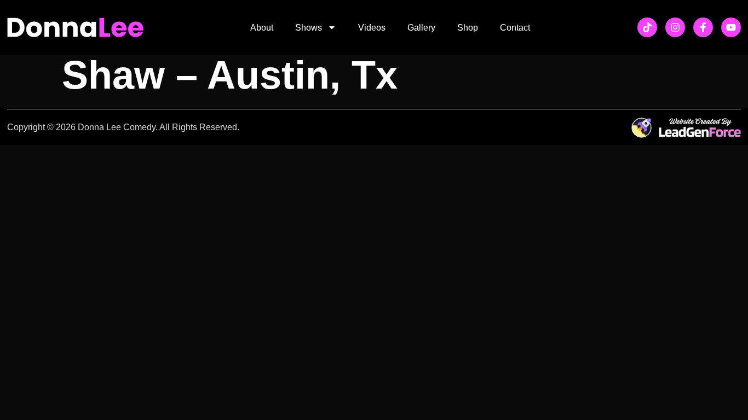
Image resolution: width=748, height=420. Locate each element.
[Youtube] (731, 27)
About (261, 27)
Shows (308, 27)
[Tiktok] (647, 27)
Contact (515, 27)
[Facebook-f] (703, 27)
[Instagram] (675, 27)
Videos (371, 27)
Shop (467, 27)
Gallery (421, 27)
